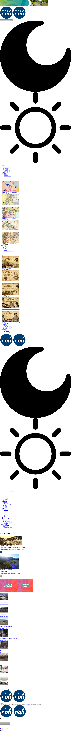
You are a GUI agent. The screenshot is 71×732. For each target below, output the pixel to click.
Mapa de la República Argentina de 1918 (9, 243)
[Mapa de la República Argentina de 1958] (10, 217)
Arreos (1, 662)
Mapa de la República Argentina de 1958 (9, 218)
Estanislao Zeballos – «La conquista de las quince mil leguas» (12, 322)
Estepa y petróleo (3, 545)
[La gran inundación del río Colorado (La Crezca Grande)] (11, 544)
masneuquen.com (3, 553)
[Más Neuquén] (13, 346)
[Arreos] (4, 660)
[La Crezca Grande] (9, 568)
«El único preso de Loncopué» (4, 650)
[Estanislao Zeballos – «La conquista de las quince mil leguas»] (10, 321)
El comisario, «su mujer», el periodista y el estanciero (10, 309)
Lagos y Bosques (10, 689)
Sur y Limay (5, 628)
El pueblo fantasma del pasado (4, 602)
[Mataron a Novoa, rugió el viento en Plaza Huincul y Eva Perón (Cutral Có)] (4, 672)
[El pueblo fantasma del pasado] (4, 600)
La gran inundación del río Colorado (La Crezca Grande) (12, 547)
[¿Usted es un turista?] (4, 612)
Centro (1, 676)
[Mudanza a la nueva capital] (10, 267)
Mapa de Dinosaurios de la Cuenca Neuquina (9, 192)
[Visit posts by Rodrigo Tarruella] (1, 576)
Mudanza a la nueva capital (6, 268)
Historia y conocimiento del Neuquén (6, 530)
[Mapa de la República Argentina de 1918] (10, 242)
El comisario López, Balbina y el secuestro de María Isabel (8, 638)
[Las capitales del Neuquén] (10, 294)
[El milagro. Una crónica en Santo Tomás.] (4, 624)
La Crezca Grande (4, 571)
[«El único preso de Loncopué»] (4, 648)
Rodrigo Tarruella (3, 577)
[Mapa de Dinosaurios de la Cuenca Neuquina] (10, 191)
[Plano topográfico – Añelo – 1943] (10, 230)
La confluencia (5, 640)
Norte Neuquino (12, 545)
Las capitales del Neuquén (6, 295)
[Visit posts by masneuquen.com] (1, 552)
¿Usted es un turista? (3, 614)
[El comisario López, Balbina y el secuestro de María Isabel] (4, 636)
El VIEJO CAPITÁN (26, 704)
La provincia (8, 545)
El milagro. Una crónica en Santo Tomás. (6, 626)
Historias (1, 569)
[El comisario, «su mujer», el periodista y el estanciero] (10, 308)
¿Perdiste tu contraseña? (4, 728)
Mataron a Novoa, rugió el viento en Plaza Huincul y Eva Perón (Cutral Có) (11, 674)
